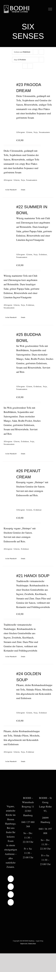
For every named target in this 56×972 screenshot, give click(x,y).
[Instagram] (11, 886)
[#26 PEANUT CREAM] (8, 474)
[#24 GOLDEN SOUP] (8, 676)
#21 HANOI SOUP (32, 575)
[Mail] (11, 894)
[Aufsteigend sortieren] (41, 52)
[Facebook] (11, 879)
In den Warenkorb (11, 190)
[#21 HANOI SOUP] (8, 579)
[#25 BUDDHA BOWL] (8, 337)
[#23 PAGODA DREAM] (8, 87)
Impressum (23, 943)
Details (23, 190)
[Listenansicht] (30, 66)
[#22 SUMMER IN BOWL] (8, 210)
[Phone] (11, 902)
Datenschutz (32, 943)
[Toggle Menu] (50, 9)
